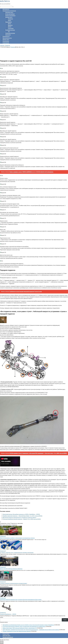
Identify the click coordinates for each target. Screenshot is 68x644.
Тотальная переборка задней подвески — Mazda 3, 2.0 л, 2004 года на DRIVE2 (22, 519)
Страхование (6, 42)
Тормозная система (10, 33)
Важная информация (8, 637)
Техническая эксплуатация (9, 10)
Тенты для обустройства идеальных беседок (11, 568)
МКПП (9, 26)
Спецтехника (6, 41)
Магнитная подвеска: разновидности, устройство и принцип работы (19, 517)
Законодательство (7, 38)
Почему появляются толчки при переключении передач (16, 631)
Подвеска (10, 18)
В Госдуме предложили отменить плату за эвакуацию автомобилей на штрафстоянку (24, 626)
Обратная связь (6, 635)
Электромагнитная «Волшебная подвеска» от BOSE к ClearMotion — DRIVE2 (21, 514)
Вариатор (10, 25)
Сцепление (10, 28)
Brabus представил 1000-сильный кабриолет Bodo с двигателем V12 (20, 628)
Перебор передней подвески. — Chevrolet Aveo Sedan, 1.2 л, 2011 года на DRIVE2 (22, 516)
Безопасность (6, 36)
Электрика (8, 34)
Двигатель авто (9, 12)
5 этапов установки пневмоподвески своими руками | (13, 583)
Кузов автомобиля (10, 14)
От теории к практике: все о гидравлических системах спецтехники (16, 552)
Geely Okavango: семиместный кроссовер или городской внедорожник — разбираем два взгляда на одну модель (31, 629)
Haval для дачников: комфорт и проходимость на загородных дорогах (17, 538)
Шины (9, 20)
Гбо (9, 31)
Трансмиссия (8, 22)
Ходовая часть (8, 17)
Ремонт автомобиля (10, 15)
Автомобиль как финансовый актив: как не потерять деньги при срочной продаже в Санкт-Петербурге (28, 625)
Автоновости (6, 9)
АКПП (9, 23)
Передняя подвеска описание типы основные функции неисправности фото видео (20, 599)
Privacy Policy (6, 634)
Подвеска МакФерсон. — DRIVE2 (8, 614)
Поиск (1, 617)
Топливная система (10, 30)
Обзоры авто (6, 39)
